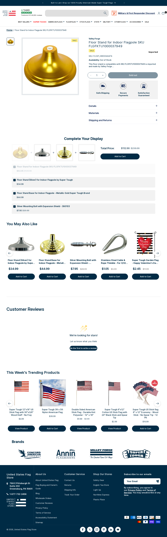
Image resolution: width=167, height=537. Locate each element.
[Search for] (105, 13)
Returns (67, 485)
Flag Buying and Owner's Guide (46, 487)
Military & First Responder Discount (136, 13)
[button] (24, 21)
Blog (37, 493)
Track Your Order (71, 494)
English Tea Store (101, 485)
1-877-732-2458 (18, 494)
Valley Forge (94, 39)
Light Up (97, 490)
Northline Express (101, 494)
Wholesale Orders (43, 498)
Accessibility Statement (46, 517)
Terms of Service (43, 512)
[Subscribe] (157, 481)
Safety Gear (98, 480)
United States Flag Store (25, 529)
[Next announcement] (124, 2)
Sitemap (39, 522)
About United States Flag (46, 480)
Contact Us (69, 480)
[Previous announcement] (43, 2)
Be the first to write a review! (83, 348)
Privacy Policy (41, 508)
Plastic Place (99, 499)
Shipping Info (70, 490)
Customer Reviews (44, 503)
